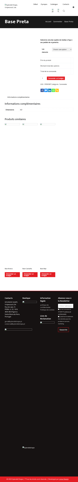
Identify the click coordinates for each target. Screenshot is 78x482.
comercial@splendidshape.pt (15, 324)
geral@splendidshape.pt (13, 321)
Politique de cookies (47, 310)
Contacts (66, 4)
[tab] (18, 97)
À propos (44, 4)
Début (35, 4)
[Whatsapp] (53, 89)
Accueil (48, 21)
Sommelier (57, 21)
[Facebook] (42, 89)
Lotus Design (64, 479)
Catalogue (54, 4)
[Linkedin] (49, 89)
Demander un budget (56, 78)
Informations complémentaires (18, 97)
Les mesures (45, 50)
